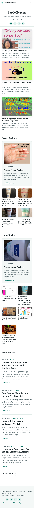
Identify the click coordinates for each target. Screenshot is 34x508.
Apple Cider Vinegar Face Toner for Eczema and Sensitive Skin (14, 366)
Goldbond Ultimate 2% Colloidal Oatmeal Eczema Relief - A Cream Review (8, 223)
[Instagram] (19, 23)
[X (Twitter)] (15, 23)
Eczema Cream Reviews (14, 170)
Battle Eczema (9, 3)
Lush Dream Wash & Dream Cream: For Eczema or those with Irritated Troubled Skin (9, 339)
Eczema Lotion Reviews (14, 267)
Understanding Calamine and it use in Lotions (9, 298)
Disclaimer (8, 503)
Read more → (6, 382)
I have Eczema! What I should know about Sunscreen (9, 320)
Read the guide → (9, 183)
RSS (3, 503)
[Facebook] (10, 23)
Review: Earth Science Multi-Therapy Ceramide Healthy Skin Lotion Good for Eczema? (24, 300)
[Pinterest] (23, 23)
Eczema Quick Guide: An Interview (14, 51)
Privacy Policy (17, 503)
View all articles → (9, 473)
